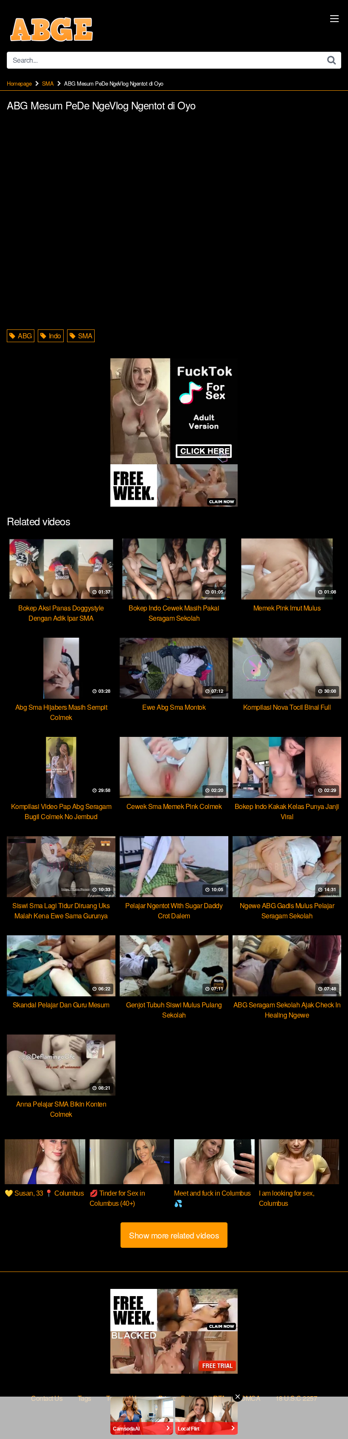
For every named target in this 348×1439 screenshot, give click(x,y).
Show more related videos (174, 1235)
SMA (48, 83)
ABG (24, 335)
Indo (54, 335)
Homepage (19, 83)
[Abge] (51, 29)
